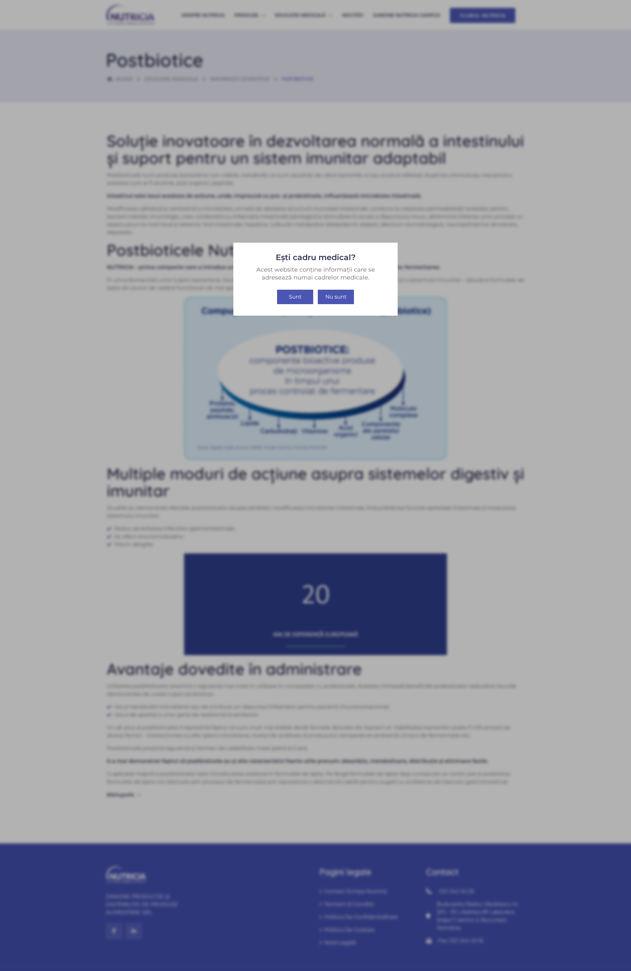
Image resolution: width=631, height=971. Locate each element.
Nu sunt (336, 297)
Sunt (295, 297)
